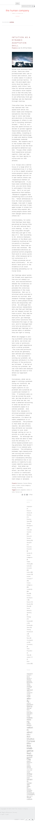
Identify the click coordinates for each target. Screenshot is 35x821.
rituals (30, 769)
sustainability (30, 779)
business (29, 681)
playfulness (29, 762)
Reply (31, 494)
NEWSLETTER (26, 6)
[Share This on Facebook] (25, 495)
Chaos (28, 530)
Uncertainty (20, 487)
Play (28, 593)
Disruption (29, 542)
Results (28, 604)
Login (7, 814)
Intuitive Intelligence (26, 485)
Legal (2, 814)
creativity (29, 699)
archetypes (29, 675)
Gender (29, 553)
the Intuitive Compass (29, 789)
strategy (29, 774)
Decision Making (27, 483)
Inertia (28, 566)
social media (29, 770)
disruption (29, 709)
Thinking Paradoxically (30, 632)
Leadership (29, 589)
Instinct (14, 485)
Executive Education (29, 713)
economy (29, 711)
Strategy (14, 487)
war (21, 492)
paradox (29, 757)
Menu (17, 3)
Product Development (29, 598)
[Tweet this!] (22, 495)
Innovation (29, 568)
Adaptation (20, 483)
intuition (29, 736)
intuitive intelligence (30, 747)
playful (29, 761)
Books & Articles (29, 679)
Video (28, 655)
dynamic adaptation (21, 490)
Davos (28, 536)
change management (30, 688)
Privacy (15, 812)
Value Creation (30, 796)
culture (29, 703)
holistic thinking (30, 720)
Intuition (18, 485)
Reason (29, 602)
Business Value (29, 683)
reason (29, 766)
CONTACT (16, 819)
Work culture (29, 798)
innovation (30, 726)
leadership (30, 754)
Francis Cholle (28, 716)
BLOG (22, 819)
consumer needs (29, 693)
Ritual (28, 606)
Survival (17, 492)
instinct (28, 490)
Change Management (29, 525)
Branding (29, 515)
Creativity (29, 532)
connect (28, 691)
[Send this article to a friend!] (27, 495)
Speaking (29, 612)
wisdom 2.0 (30, 657)
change (29, 685)
